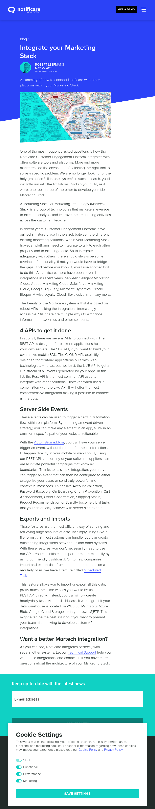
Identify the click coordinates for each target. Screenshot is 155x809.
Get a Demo (126, 9)
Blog (23, 39)
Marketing (30, 781)
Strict (26, 760)
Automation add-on (49, 442)
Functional (30, 767)
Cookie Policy (88, 750)
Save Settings (77, 794)
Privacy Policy (113, 750)
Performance (32, 774)
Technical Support (82, 652)
